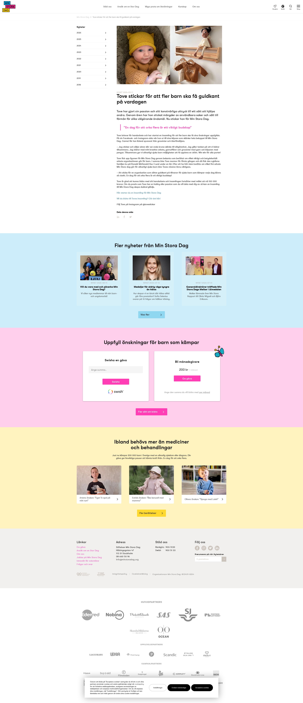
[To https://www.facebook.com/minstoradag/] (197, 548)
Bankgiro (159, 547)
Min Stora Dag (83, 17)
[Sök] (290, 6)
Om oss (196, 6)
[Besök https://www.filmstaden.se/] (123, 673)
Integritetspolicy (119, 574)
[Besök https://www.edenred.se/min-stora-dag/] (90, 614)
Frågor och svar (85, 564)
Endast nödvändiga (179, 688)
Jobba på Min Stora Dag (89, 557)
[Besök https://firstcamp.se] (133, 654)
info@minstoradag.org (127, 559)
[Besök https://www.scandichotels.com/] (169, 654)
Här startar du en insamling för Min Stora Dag (139, 193)
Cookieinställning (140, 574)
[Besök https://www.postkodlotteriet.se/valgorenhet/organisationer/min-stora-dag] (212, 614)
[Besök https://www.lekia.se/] (114, 654)
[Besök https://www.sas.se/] (163, 614)
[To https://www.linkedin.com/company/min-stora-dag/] (217, 548)
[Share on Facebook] (124, 216)
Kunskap (182, 6)
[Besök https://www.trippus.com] (86, 673)
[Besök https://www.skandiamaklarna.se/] (139, 630)
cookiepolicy (139, 684)
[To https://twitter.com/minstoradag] (210, 548)
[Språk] (282, 6)
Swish (158, 550)
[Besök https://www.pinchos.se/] (151, 654)
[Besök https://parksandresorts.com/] (139, 614)
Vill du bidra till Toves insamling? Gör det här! (138, 198)
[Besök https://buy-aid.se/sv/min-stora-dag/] (105, 673)
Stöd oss (107, 6)
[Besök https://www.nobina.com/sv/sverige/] (114, 614)
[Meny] (298, 6)
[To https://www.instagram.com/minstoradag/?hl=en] (203, 548)
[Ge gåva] (275, 6)
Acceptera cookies (202, 688)
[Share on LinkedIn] (118, 216)
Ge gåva (187, 378)
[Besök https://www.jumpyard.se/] (160, 673)
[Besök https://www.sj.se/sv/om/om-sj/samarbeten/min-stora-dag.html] (188, 614)
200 (182, 369)
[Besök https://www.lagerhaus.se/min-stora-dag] (96, 654)
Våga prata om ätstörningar (158, 6)
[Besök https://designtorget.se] (142, 673)
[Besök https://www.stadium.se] (207, 654)
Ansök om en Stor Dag (128, 6)
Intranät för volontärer (88, 561)
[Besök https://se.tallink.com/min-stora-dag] (188, 654)
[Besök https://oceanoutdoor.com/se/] (163, 630)
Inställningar (157, 688)
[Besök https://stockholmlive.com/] (197, 673)
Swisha (116, 381)
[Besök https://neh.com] (216, 673)
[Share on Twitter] (130, 216)
